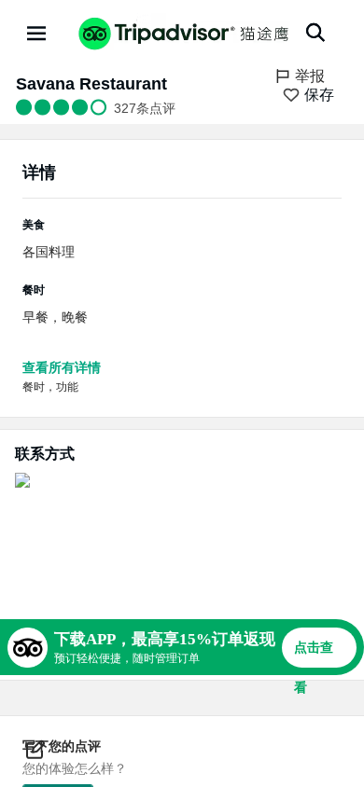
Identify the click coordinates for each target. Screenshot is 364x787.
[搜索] (315, 32)
